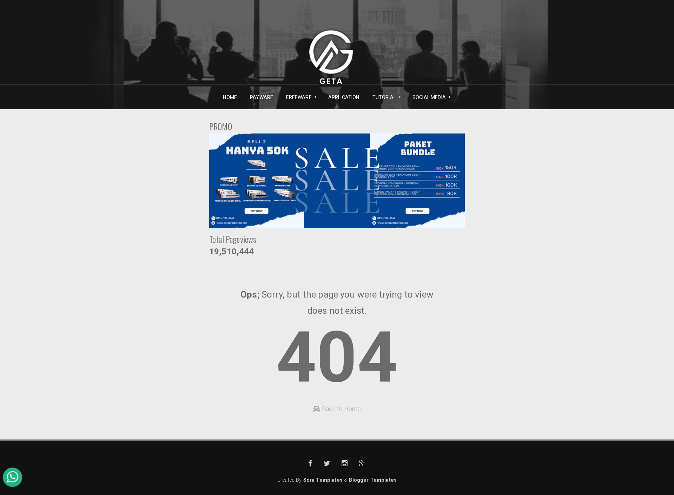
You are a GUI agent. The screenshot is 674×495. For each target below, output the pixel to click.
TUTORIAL (382, 97)
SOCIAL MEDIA (427, 97)
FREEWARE (296, 97)
